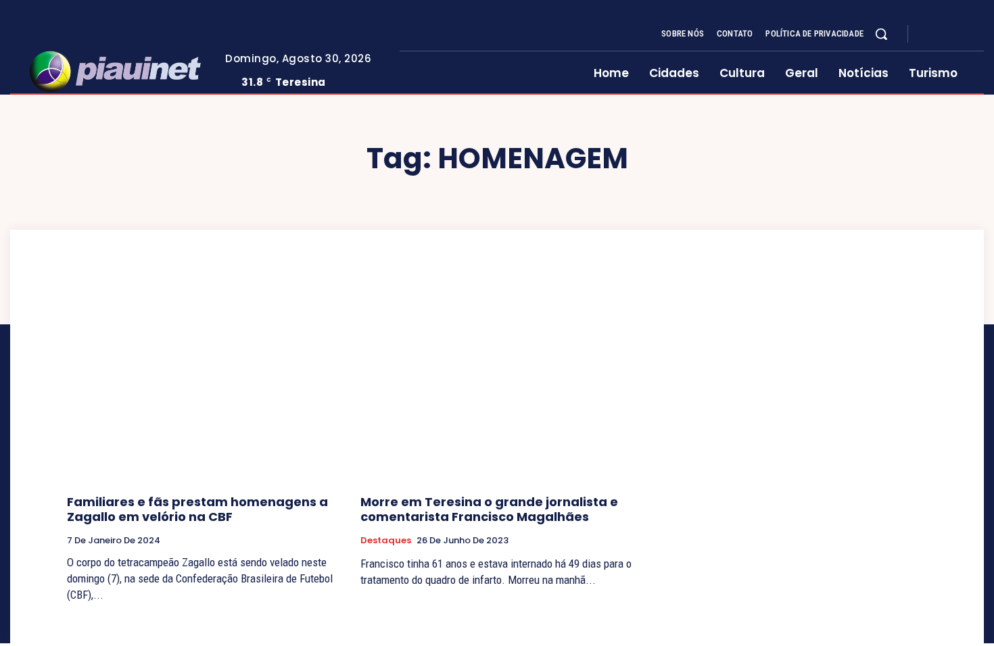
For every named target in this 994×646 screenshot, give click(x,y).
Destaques (385, 540)
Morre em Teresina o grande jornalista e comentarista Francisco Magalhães (489, 509)
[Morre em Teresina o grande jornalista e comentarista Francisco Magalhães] (497, 382)
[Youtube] (978, 34)
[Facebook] (930, 34)
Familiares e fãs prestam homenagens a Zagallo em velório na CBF (197, 509)
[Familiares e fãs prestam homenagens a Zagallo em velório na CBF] (203, 382)
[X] (962, 34)
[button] (881, 34)
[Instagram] (946, 34)
